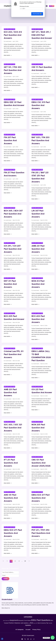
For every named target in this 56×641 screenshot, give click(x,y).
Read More (7, 55)
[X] (25, 639)
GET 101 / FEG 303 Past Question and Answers (12, 70)
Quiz (39, 623)
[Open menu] (46, 6)
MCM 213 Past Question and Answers (38, 284)
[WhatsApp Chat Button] (53, 638)
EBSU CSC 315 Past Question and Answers (41, 105)
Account (28, 629)
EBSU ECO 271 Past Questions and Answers (13, 533)
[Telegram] (34, 639)
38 (25, 561)
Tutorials (50, 623)
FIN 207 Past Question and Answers (10, 140)
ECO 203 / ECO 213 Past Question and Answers (13, 35)
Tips (47, 623)
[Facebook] (22, 639)
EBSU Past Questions (9, 29)
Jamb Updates (24, 623)
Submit (5, 578)
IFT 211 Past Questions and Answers (11, 463)
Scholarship (43, 623)
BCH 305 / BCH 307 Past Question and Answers (13, 214)
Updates (28, 625)
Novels (34, 623)
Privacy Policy (36, 629)
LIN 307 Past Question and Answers (38, 214)
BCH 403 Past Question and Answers (38, 319)
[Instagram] (28, 639)
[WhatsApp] (31, 639)
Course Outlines (27, 620)
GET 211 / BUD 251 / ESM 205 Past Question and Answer (42, 35)
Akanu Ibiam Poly (6, 620)
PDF (36, 623)
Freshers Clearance (14, 623)
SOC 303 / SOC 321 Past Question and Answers (13, 428)
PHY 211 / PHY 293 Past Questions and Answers (41, 533)
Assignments (14, 620)
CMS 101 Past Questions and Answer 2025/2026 (41, 463)
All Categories (20, 629)
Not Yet (25, 13)
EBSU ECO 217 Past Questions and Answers (41, 498)
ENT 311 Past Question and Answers (10, 284)
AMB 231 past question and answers (10, 392)
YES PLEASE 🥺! (37, 13)
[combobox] (23, 9)
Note (31, 623)
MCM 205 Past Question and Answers (38, 428)
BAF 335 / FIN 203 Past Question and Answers (40, 140)
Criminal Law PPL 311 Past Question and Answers (14, 354)
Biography (21, 620)
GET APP (52, 6)
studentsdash (8, 41)
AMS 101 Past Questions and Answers (11, 498)
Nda (29, 623)
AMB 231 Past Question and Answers (38, 249)
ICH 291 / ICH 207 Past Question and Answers (12, 249)
